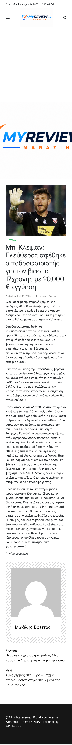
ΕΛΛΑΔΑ (12, 240)
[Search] (64, 17)
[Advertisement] (36, 64)
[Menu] (8, 17)
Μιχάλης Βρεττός (48, 296)
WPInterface (13, 726)
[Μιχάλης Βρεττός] (36, 592)
